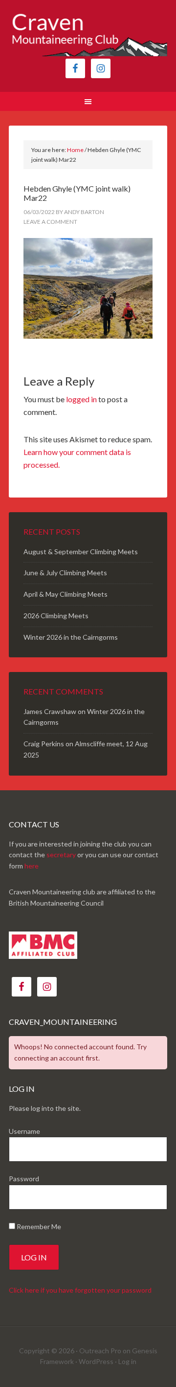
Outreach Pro (100, 1350)
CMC (88, 34)
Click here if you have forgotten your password (80, 1290)
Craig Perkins (43, 743)
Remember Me (38, 1226)
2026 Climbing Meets (55, 615)
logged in (81, 399)
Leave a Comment (50, 221)
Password (24, 1178)
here (31, 866)
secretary (61, 854)
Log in (127, 1361)
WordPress (96, 1361)
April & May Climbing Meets (65, 594)
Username (24, 1131)
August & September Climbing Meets (80, 551)
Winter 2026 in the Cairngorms (70, 637)
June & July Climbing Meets (65, 572)
